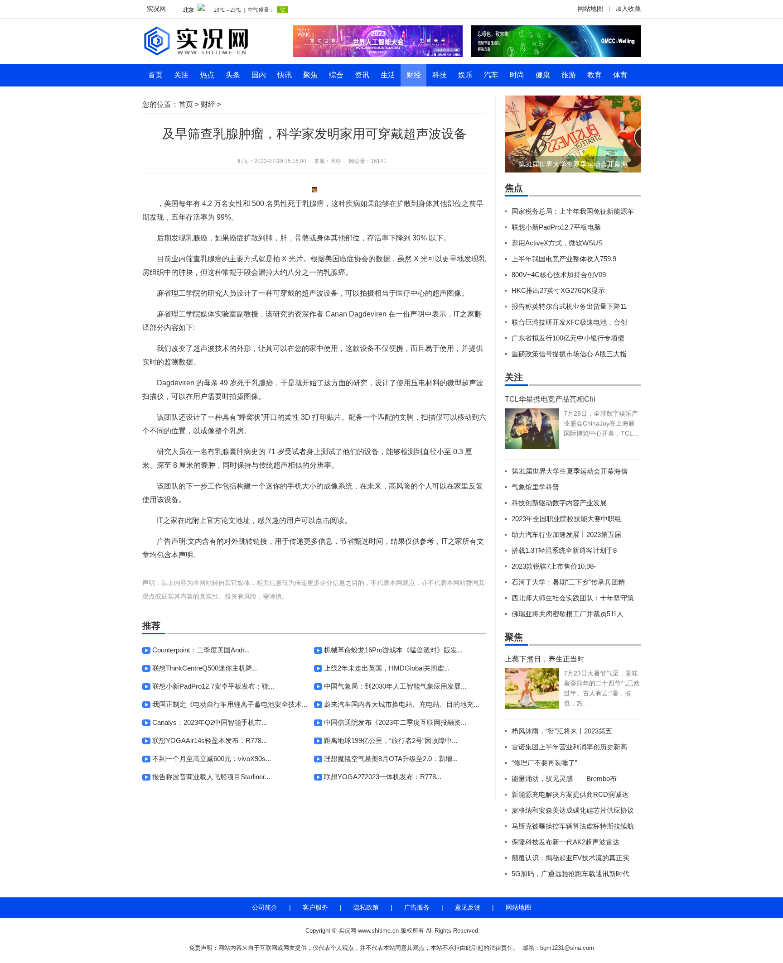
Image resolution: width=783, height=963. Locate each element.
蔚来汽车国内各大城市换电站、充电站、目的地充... (401, 704)
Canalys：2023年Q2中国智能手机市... (209, 722)
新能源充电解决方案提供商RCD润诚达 (570, 794)
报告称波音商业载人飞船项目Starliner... (211, 777)
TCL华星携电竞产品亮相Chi (550, 399)
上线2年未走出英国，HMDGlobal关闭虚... (387, 668)
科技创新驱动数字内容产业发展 (559, 503)
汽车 (491, 75)
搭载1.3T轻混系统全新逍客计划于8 (564, 550)
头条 (233, 75)
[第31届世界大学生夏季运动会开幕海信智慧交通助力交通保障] (573, 134)
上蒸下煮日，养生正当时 (545, 659)
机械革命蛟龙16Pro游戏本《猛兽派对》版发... (393, 650)
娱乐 (465, 75)
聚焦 (310, 75)
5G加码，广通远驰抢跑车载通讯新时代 (570, 873)
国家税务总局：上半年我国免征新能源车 (573, 211)
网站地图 (590, 8)
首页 (155, 75)
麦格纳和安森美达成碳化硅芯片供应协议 (573, 810)
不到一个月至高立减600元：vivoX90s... (211, 758)
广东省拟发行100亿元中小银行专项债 (568, 338)
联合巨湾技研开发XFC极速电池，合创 (569, 322)
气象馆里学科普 (535, 487)
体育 (620, 75)
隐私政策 (366, 907)
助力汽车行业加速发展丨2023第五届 (566, 534)
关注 (181, 75)
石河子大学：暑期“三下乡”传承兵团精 (568, 582)
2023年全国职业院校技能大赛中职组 (566, 518)
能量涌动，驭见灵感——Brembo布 (564, 778)
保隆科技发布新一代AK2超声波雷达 (565, 842)
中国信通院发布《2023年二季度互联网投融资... (395, 722)
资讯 (362, 75)
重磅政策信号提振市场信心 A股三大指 (569, 354)
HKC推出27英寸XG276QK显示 (558, 290)
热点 (207, 75)
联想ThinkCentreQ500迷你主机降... (205, 668)
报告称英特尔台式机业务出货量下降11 (569, 306)
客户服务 (315, 907)
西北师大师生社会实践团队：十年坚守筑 (573, 598)
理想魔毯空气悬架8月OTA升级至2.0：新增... (391, 758)
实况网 (156, 8)
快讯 (284, 75)
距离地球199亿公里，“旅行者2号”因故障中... (390, 740)
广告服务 (417, 907)
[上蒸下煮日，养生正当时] (532, 688)
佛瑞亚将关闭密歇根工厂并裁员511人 (568, 614)
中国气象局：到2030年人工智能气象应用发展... (395, 686)
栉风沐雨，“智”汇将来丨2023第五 (562, 731)
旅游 (568, 75)
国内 (258, 75)
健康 (543, 75)
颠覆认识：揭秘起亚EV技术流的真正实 (570, 858)
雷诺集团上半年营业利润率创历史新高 (569, 747)
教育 (594, 75)
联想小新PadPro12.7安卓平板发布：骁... (213, 686)
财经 (413, 75)
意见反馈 (467, 907)
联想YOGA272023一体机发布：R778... (382, 777)
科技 (439, 75)
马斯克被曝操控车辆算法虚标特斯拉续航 (573, 826)
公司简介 (264, 907)
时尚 (517, 75)
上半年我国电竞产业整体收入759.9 (564, 259)
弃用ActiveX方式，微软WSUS (557, 243)
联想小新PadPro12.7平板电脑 (556, 227)
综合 (336, 75)
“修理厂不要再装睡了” (544, 763)
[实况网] (210, 41)
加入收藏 (628, 8)
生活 (388, 75)
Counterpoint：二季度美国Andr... (201, 650)
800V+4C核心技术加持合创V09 (559, 274)
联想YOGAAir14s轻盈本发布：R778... (209, 740)
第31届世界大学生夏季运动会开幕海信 (570, 471)
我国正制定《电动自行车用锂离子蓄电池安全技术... (229, 704)
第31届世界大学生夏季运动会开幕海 (573, 164)
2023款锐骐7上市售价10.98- (554, 566)
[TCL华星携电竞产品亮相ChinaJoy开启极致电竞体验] (532, 428)
